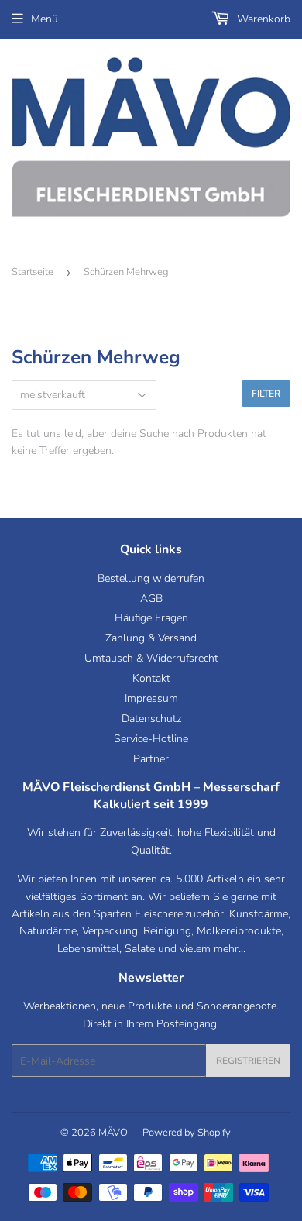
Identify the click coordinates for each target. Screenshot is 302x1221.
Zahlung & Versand (151, 638)
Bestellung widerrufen (151, 578)
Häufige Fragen (151, 617)
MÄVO (113, 1133)
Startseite (32, 272)
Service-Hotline (151, 738)
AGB (151, 598)
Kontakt (151, 678)
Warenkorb (262, 19)
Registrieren (248, 1060)
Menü (44, 19)
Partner (151, 759)
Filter (266, 393)
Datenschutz (151, 718)
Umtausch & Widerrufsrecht (151, 658)
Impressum (151, 698)
